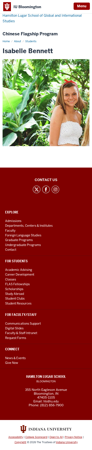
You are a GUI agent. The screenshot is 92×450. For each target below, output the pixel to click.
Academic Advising (18, 270)
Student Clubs (15, 298)
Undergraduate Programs (23, 245)
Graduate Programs (19, 240)
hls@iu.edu (51, 401)
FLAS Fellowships (17, 284)
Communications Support (23, 324)
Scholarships (14, 289)
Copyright (20, 442)
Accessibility (15, 437)
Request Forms (15, 338)
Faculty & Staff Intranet (21, 333)
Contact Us (46, 180)
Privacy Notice (73, 437)
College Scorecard (36, 437)
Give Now (11, 363)
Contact (10, 250)
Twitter (36, 189)
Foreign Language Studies (23, 235)
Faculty (10, 230)
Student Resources (18, 303)
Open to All (56, 437)
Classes (10, 279)
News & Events (15, 358)
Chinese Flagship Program (30, 34)
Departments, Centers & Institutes (29, 226)
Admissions (13, 221)
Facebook (46, 189)
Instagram (55, 189)
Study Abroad (14, 294)
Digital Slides (14, 328)
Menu (81, 6)
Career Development (19, 274)
